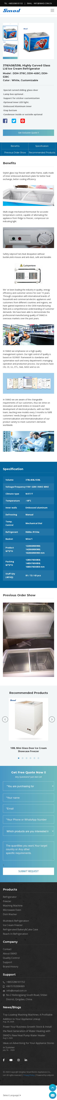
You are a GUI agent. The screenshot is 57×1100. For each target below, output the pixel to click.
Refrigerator (10, 896)
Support (7, 962)
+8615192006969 (15, 986)
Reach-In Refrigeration (15, 933)
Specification (42, 146)
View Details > (29, 728)
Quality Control (11, 957)
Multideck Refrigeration (16, 920)
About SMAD (10, 953)
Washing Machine (13, 905)
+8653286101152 (15, 3)
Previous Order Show (15, 152)
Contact (7, 949)
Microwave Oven (12, 909)
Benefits (15, 146)
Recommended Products (42, 152)
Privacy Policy (28, 1075)
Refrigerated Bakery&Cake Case (20, 929)
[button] (10, 58)
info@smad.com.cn (43, 3)
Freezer (7, 901)
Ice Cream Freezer (13, 925)
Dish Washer (10, 914)
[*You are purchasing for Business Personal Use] (28, 786)
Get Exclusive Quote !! (28, 132)
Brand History (10, 966)
